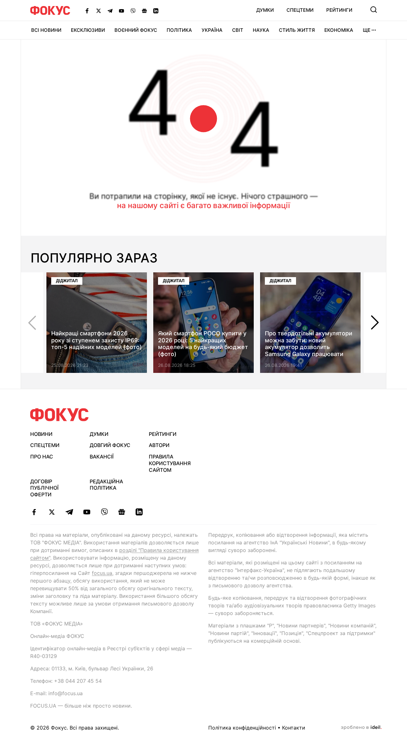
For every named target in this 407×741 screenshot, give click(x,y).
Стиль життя (297, 30)
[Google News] (144, 10)
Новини (41, 434)
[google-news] (121, 512)
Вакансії (102, 456)
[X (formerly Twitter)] (98, 10)
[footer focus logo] (59, 414)
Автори (159, 445)
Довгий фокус (110, 445)
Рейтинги (339, 10)
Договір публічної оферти (44, 488)
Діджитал (67, 280)
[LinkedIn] (156, 10)
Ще (366, 30)
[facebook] (34, 512)
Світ (237, 30)
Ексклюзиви (88, 30)
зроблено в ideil (361, 727)
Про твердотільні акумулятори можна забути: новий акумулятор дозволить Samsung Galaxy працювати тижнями (308, 347)
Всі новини (46, 30)
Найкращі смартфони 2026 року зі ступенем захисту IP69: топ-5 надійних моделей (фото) (96, 340)
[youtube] (86, 512)
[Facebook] (87, 10)
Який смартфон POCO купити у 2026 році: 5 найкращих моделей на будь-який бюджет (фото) (203, 343)
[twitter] (52, 512)
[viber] (104, 512)
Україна (212, 30)
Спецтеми (300, 10)
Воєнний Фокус (135, 30)
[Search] (373, 9)
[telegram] (69, 512)
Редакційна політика (106, 484)
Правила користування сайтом (170, 463)
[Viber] (133, 10)
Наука (261, 30)
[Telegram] (110, 10)
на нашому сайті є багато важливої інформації (203, 205)
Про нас (41, 456)
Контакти (293, 727)
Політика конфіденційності (242, 727)
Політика (179, 30)
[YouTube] (121, 10)
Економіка (338, 30)
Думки (265, 10)
